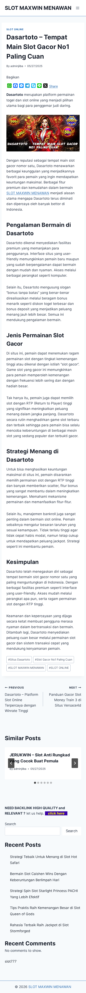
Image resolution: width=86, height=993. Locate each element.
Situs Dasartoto (19, 659)
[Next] (75, 763)
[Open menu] (77, 8)
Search (10, 824)
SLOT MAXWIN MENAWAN (26, 667)
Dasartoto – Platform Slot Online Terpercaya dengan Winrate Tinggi (21, 699)
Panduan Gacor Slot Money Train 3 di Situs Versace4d (65, 696)
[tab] (35, 783)
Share (53, 86)
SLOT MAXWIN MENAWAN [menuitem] (27, 193)
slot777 (11, 961)
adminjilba (16, 66)
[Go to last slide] (11, 763)
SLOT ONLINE (15, 29)
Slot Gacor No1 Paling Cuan (53, 659)
